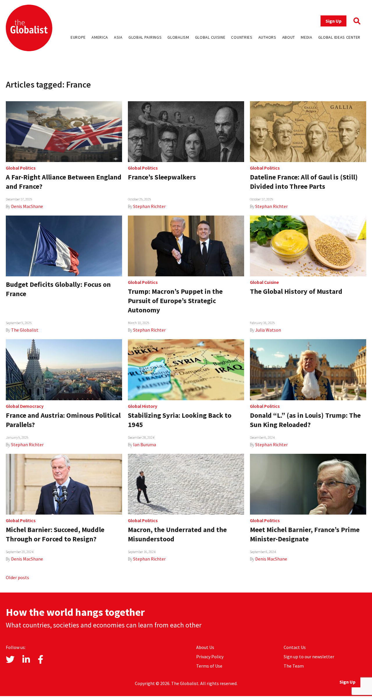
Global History (142, 406)
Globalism (178, 37)
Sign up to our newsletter (309, 656)
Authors (267, 37)
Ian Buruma (144, 444)
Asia (118, 37)
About (288, 37)
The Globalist (24, 330)
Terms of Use (209, 666)
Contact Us (295, 647)
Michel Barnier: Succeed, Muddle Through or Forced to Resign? (55, 534)
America (100, 37)
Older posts (17, 577)
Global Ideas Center (339, 37)
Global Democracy (25, 406)
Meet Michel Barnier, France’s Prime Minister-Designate (305, 534)
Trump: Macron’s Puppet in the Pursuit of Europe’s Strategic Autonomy (175, 300)
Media (306, 37)
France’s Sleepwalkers (162, 177)
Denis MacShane (27, 206)
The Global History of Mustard (296, 291)
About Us (205, 647)
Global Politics (20, 168)
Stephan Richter (149, 206)
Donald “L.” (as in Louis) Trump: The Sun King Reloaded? (305, 420)
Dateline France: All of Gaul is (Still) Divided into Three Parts (304, 181)
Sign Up (333, 21)
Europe (78, 37)
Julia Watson (268, 330)
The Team (294, 666)
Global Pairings (145, 37)
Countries (241, 37)
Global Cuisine (210, 37)
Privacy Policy (209, 656)
